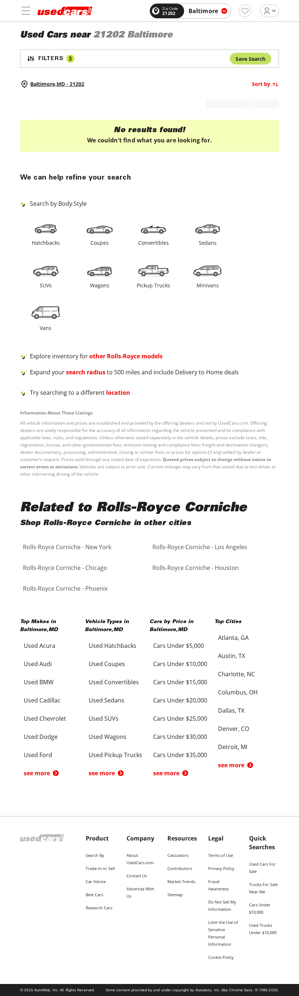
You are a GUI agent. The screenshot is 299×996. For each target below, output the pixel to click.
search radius (85, 372)
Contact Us (137, 875)
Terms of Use (220, 855)
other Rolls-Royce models (126, 356)
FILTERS (55, 59)
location (118, 392)
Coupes (99, 242)
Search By (95, 855)
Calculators (178, 855)
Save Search (250, 58)
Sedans (208, 242)
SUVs (46, 285)
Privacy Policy (221, 868)
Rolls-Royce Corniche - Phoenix (65, 588)
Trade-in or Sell (100, 868)
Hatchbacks (46, 242)
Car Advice (96, 881)
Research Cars (99, 907)
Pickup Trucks (153, 285)
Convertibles (153, 242)
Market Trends (181, 881)
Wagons (99, 285)
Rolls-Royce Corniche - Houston (195, 568)
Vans (45, 327)
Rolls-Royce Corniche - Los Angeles (199, 547)
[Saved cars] (244, 10)
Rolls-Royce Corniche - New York (67, 547)
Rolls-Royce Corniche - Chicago (65, 568)
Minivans (208, 285)
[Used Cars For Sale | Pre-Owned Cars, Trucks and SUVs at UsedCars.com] (65, 11)
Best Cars (94, 894)
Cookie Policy (221, 957)
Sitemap (175, 894)
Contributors (179, 868)
